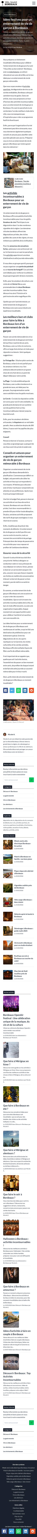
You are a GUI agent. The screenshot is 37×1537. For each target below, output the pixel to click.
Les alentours (8, 804)
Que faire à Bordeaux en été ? (16, 1107)
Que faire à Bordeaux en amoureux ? (16, 1288)
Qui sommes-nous (18, 1514)
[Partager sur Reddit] (31, 690)
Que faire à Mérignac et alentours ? (15, 1151)
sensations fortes (18, 827)
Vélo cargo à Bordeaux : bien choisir (23, 901)
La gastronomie (8, 796)
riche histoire (14, 72)
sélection (6, 830)
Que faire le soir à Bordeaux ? (12, 1196)
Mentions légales (18, 1508)
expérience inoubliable (16, 825)
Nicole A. (19, 47)
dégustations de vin (21, 820)
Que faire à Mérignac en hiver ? (16, 1063)
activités (12, 193)
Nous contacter (18, 1522)
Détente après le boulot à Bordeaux (24, 915)
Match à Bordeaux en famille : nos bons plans (23, 857)
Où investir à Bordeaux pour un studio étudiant (23, 944)
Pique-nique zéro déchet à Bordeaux (23, 872)
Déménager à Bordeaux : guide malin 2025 (23, 929)
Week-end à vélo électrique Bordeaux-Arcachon (22, 843)
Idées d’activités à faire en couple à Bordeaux (17, 1332)
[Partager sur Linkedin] (24, 690)
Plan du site (18, 1516)
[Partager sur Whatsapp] (18, 690)
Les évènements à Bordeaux (13, 808)
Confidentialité (18, 1511)
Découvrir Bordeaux (10, 791)
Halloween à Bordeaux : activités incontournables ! (16, 1242)
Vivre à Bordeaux (10, 14)
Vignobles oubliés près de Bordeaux (23, 886)
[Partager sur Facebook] (5, 690)
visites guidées (7, 827)
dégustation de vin (8, 820)
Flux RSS (18, 1519)
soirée (17, 830)
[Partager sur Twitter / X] (12, 690)
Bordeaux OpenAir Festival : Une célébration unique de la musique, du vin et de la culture (16, 1019)
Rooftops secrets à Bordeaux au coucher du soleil (23, 958)
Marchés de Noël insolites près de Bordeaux (21, 973)
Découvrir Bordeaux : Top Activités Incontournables (17, 1376)
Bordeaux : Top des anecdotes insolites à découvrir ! (23, 184)
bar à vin (12, 823)
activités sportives (21, 823)
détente (25, 827)
